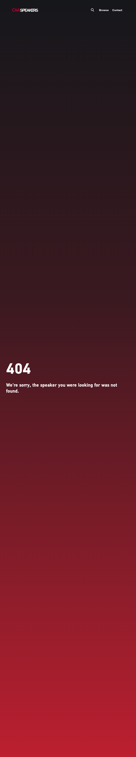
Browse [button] (104, 10)
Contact (117, 10)
